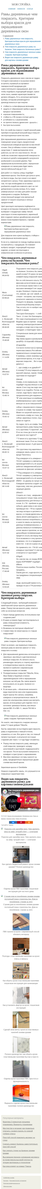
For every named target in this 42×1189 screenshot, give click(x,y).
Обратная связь (7, 1186)
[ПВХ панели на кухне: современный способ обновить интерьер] (21, 929)
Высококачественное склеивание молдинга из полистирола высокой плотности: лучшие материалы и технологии (21, 1159)
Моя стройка (21, 4)
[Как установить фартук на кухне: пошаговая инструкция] (21, 1002)
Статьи (30, 8)
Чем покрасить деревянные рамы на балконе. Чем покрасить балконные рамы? (23, 48)
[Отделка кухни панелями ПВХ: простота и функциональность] (21, 1076)
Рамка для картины (21, 818)
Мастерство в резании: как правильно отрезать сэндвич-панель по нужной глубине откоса (18, 1131)
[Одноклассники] (29, 822)
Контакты (5, 1180)
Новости (21, 8)
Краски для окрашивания (15, 816)
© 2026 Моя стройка (8, 1177)
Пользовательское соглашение (17, 1180)
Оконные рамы (10, 818)
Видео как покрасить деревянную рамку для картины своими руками (21, 58)
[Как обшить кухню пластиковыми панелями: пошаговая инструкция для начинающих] (21, 978)
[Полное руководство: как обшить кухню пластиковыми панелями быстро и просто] (21, 1051)
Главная (11, 8)
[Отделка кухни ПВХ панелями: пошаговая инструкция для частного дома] (21, 886)
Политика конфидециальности (11, 1183)
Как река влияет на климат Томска (17, 1166)
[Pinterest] (21, 822)
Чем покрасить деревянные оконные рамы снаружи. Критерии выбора (23, 53)
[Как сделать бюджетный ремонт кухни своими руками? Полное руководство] (21, 861)
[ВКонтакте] (13, 822)
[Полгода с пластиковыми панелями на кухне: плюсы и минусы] (21, 953)
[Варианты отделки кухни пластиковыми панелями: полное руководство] (21, 1100)
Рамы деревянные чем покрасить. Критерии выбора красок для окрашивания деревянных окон (23, 41)
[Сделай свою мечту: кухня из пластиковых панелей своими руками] (21, 1027)
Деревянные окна (27, 816)
